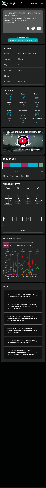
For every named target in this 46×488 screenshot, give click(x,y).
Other (29, 245)
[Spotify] (33, 28)
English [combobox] (34, 3)
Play (23, 231)
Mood (12, 245)
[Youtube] (39, 28)
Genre (6, 245)
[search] (21, 3)
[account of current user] (42, 3)
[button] (23, 295)
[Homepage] (28, 28)
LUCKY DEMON (10, 15)
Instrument (21, 245)
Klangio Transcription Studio (23, 40)
